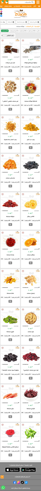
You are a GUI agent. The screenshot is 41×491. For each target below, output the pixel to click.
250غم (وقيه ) (5, 30)
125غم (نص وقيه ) (14, 30)
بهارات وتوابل (8, 6)
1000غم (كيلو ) (23, 30)
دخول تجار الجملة (22, 22)
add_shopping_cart (31, 71)
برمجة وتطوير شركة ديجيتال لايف (20, 488)
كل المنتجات (29, 26)
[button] (6, 2)
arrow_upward (2, 477)
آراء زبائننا (11, 22)
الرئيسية (37, 26)
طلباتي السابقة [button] (34, 22)
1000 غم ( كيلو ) (31, 30)
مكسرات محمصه (26, 6)
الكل (34, 6)
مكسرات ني (17, 6)
